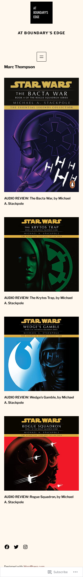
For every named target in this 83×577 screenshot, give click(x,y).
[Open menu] (41, 57)
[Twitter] (16, 547)
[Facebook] (7, 547)
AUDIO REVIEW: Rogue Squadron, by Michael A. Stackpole (39, 499)
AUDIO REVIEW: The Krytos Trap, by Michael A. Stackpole (38, 300)
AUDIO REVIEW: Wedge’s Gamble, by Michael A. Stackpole (39, 399)
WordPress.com (34, 566)
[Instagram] (25, 547)
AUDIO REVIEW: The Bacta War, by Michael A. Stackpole (37, 200)
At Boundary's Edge (41, 33)
